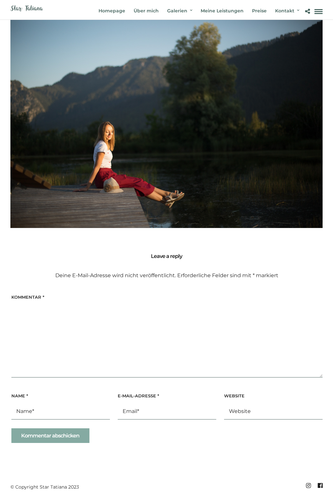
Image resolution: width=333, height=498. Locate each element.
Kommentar (27, 297)
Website (234, 395)
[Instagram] (308, 485)
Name (19, 395)
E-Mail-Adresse (138, 395)
